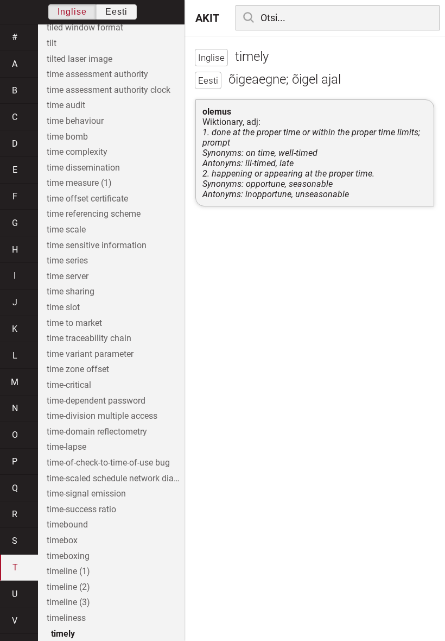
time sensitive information (97, 245)
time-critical (69, 385)
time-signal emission (86, 493)
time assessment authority (97, 74)
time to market (74, 323)
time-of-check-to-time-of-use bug (108, 462)
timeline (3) (68, 602)
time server (67, 276)
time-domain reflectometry (97, 431)
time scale (66, 229)
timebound (67, 524)
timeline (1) (68, 571)
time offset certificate (87, 198)
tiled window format (85, 27)
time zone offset (78, 369)
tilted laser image (79, 59)
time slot (63, 307)
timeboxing (68, 556)
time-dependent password (96, 400)
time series (67, 260)
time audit (66, 105)
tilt (51, 43)
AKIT (207, 17)
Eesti (116, 11)
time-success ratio (81, 509)
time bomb (67, 136)
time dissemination (83, 167)
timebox (62, 540)
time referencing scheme (94, 214)
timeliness (66, 618)
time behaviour (75, 121)
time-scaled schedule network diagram (116, 478)
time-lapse (66, 447)
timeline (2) (68, 587)
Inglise (72, 11)
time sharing (70, 291)
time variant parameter (90, 354)
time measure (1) (79, 183)
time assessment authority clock (108, 90)
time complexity (77, 152)
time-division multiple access (102, 416)
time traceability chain (89, 338)
